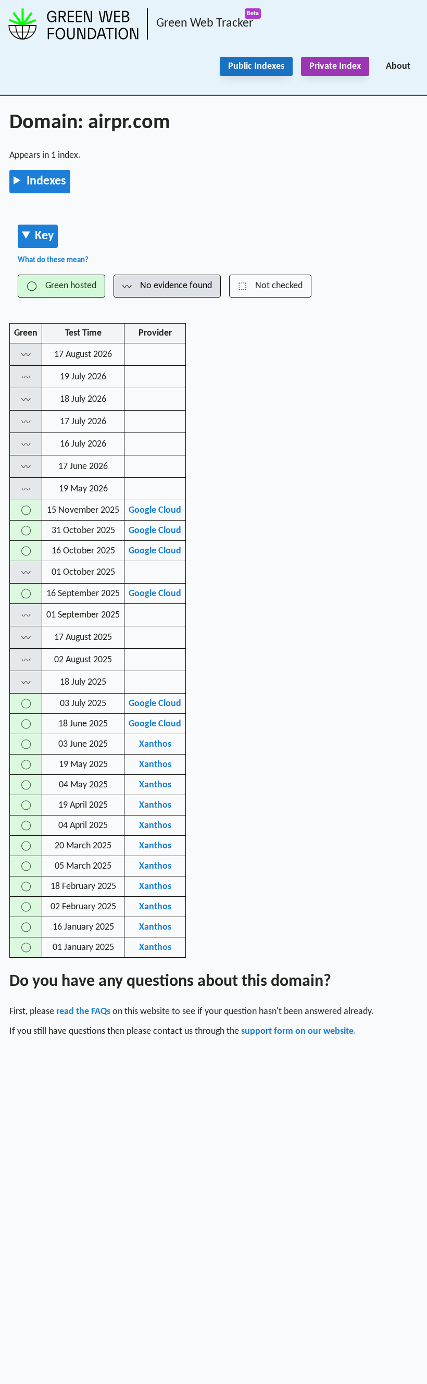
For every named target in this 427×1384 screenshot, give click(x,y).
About (398, 66)
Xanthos (155, 744)
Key (44, 236)
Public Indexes (256, 66)
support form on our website (297, 1031)
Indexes (46, 181)
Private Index (335, 66)
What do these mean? (53, 260)
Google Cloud (155, 510)
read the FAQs (83, 1011)
